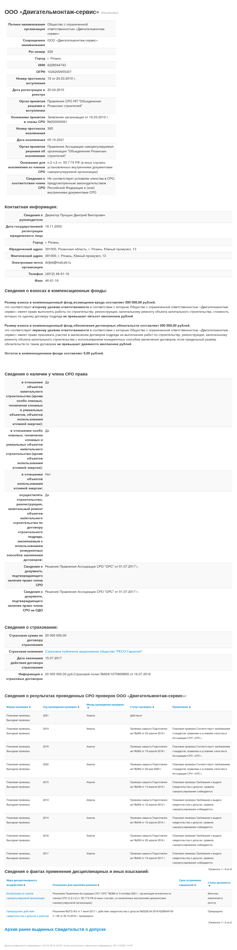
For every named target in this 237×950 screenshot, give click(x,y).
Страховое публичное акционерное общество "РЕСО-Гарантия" (93, 651)
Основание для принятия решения (75, 885)
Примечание (180, 707)
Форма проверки (17, 707)
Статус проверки (141, 707)
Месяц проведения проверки (105, 704)
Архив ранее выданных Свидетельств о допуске (55, 929)
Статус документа (219, 882)
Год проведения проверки (60, 707)
